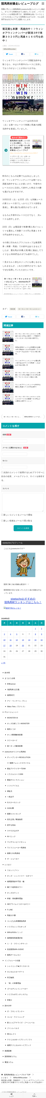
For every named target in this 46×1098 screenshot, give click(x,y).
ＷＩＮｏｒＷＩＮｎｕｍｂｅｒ (29, 309)
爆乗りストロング (14, 814)
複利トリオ (11, 729)
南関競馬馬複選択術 (15, 938)
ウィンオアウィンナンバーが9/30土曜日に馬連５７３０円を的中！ (28, 386)
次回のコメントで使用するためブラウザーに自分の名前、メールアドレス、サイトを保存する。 (23, 476)
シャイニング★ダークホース (18, 966)
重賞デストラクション (15, 780)
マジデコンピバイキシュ (16, 842)
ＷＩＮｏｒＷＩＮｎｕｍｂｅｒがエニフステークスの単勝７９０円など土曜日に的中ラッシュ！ (27, 399)
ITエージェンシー (11, 712)
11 (11, 640)
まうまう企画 (10, 678)
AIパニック (11, 836)
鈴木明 (7, 673)
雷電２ (9, 1000)
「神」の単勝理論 (14, 983)
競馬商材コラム (11, 1056)
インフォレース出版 (12, 961)
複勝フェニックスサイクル (20, 763)
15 (35, 640)
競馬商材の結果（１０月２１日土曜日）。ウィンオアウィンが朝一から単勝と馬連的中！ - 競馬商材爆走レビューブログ (20, 145)
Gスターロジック (13, 802)
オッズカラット (13, 893)
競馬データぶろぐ (14, 955)
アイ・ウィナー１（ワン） (17, 701)
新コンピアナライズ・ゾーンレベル (21, 1023)
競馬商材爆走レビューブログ (20, 3)
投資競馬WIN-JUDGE (15, 949)
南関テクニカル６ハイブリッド (19, 1045)
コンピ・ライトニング (15, 1017)
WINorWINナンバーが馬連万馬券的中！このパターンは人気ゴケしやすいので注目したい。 (34, 417)
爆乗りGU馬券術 (13, 853)
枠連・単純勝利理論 (15, 898)
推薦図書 (8, 1051)
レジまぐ (8, 865)
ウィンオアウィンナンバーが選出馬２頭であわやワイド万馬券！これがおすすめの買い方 (27, 363)
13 (23, 640)
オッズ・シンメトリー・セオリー (20, 876)
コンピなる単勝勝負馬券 (16, 921)
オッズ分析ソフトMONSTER (18, 723)
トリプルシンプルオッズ (16, 927)
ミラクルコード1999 (15, 774)
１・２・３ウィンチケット (17, 944)
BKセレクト (11, 1034)
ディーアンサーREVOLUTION (18, 757)
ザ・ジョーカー (13, 859)
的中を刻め (11, 825)
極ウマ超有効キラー (15, 887)
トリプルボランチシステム (17, 994)
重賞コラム (9, 1062)
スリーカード (12, 740)
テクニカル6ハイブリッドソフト (19, 1040)
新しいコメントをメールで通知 (17, 515)
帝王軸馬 (10, 977)
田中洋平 (8, 1006)
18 (11, 646)
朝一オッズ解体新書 (15, 746)
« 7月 (3, 663)
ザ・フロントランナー (15, 1011)
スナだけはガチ (13, 831)
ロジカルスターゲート (15, 972)
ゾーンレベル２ (13, 1028)
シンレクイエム (13, 786)
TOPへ (34, 1096)
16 (42, 640)
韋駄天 (9, 791)
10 (4, 640)
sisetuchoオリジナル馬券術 (15, 752)
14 (29, 640)
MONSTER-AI (12, 718)
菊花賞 (12, 309)
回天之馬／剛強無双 (15, 819)
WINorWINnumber (10, 49)
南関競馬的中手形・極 (15, 881)
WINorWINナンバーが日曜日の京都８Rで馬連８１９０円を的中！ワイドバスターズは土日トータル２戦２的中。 (28, 350)
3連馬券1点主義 (13, 689)
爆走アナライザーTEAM (16, 769)
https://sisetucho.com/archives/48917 (24, 153)
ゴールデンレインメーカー (17, 989)
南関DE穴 (11, 695)
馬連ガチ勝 (11, 915)
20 (23, 646)
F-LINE (10, 910)
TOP (17, 1075)
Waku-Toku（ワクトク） (16, 706)
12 (17, 640)
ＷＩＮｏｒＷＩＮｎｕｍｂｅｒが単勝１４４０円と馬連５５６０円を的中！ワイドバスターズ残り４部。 (27, 375)
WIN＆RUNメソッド (15, 932)
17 (4, 646)
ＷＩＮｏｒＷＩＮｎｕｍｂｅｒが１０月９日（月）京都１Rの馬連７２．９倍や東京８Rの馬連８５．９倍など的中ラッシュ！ (13, 417)
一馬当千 (10, 797)
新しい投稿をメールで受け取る (17, 521)
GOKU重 (10, 808)
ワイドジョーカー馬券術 (16, 848)
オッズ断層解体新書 (15, 735)
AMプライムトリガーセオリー (18, 904)
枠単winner (11, 684)
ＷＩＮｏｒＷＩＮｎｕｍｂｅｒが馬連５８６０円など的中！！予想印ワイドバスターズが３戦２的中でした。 (27, 337)
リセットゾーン (13, 870)
